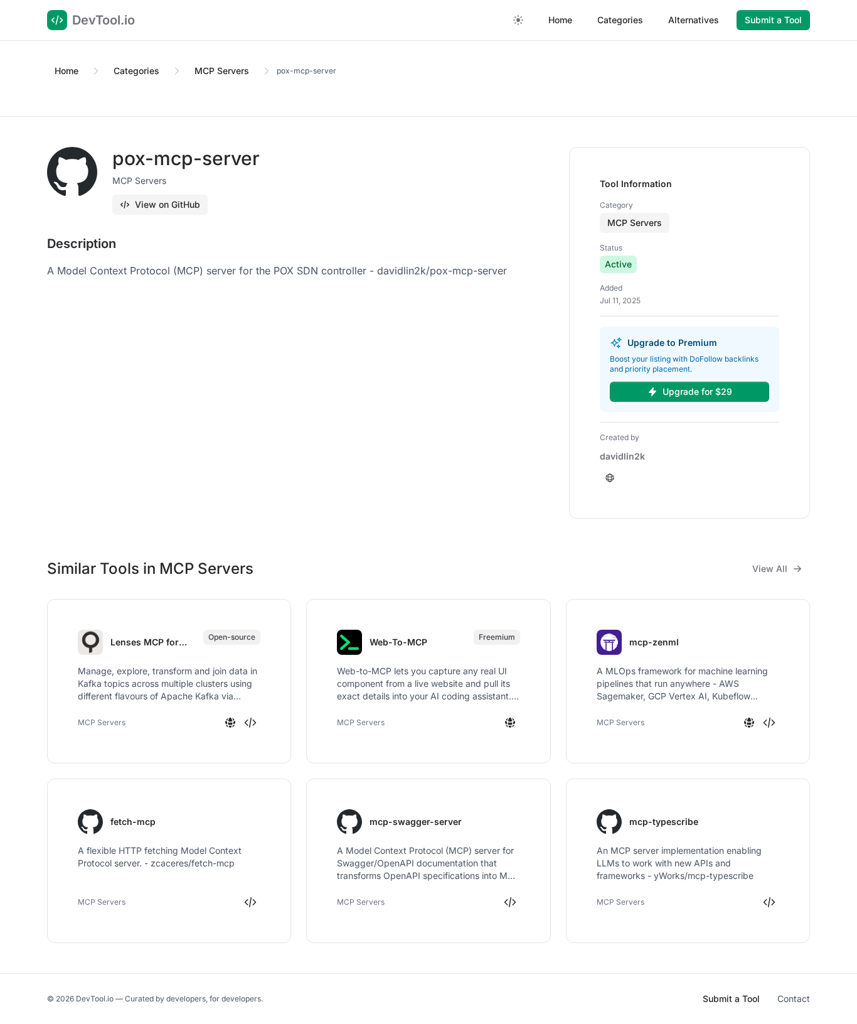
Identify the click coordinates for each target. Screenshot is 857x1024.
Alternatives (693, 19)
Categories (620, 19)
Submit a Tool (773, 19)
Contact (793, 998)
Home (560, 19)
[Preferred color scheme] (518, 20)
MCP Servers (221, 70)
